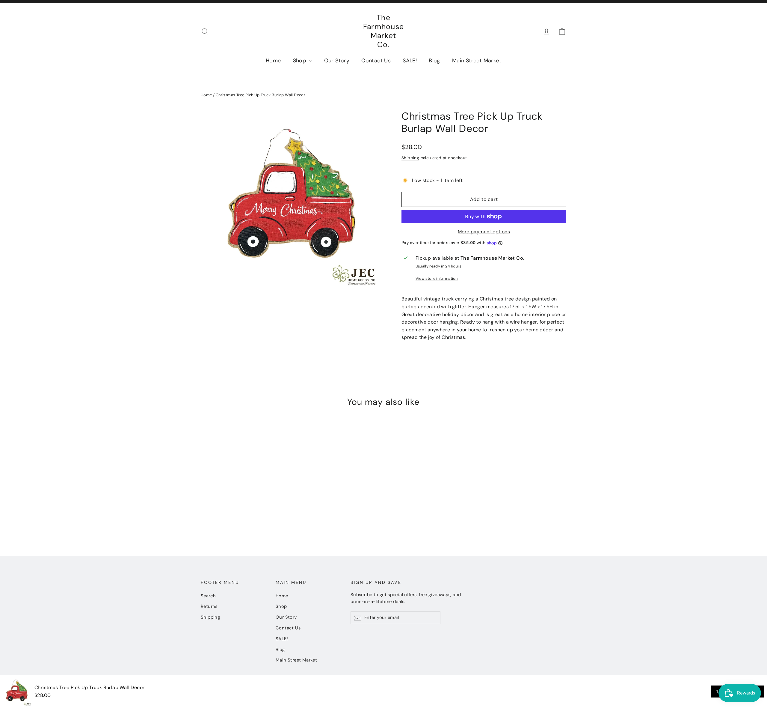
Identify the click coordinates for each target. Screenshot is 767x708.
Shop (300, 60)
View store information (437, 278)
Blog (434, 60)
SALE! (410, 60)
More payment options (484, 232)
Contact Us (376, 60)
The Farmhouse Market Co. (383, 31)
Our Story (337, 60)
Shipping (410, 157)
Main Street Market (476, 60)
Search (208, 596)
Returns (209, 606)
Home (273, 60)
